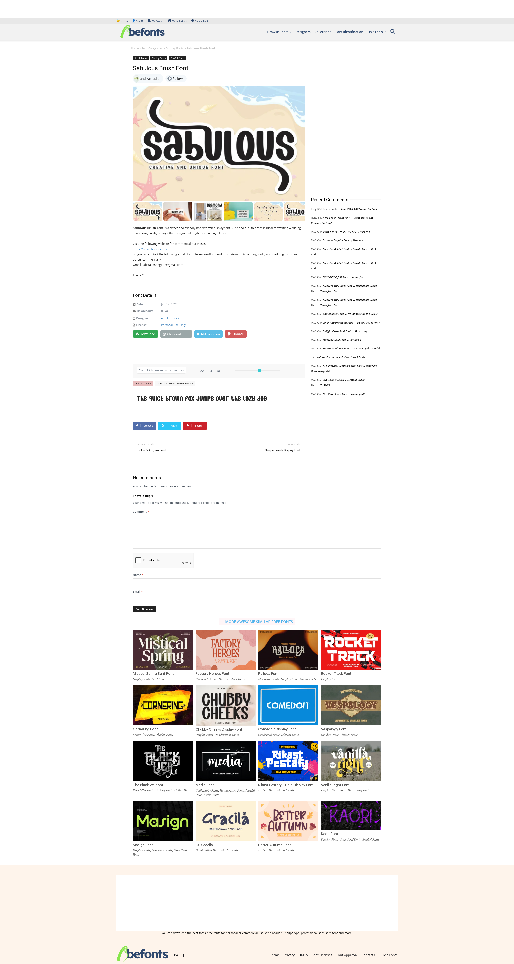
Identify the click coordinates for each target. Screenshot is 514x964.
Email (138, 591)
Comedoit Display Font (277, 729)
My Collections (179, 20)
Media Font (205, 785)
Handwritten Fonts (227, 735)
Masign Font (143, 845)
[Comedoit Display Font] (288, 705)
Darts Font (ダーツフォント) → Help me (346, 231)
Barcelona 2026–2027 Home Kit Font (355, 209)
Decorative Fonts (143, 735)
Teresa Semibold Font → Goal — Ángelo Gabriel (351, 348)
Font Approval (347, 955)
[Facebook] (184, 955)
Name (138, 575)
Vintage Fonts (349, 735)
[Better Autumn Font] (288, 820)
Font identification (349, 32)
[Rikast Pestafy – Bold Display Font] (288, 761)
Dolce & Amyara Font (152, 450)
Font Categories (152, 48)
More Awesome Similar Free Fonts (259, 621)
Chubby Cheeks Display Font (219, 729)
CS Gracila (204, 845)
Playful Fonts (177, 58)
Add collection (210, 334)
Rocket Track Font (336, 673)
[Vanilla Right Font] (351, 761)
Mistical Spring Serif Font (153, 673)
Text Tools (375, 32)
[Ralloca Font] (288, 649)
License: (141, 325)
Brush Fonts (140, 58)
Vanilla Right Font (335, 785)
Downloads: (145, 311)
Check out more (178, 334)
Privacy (289, 955)
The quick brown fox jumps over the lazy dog (202, 398)
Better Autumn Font (274, 845)
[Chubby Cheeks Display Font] (226, 705)
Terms (275, 955)
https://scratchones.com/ (150, 249)
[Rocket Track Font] (351, 649)
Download (147, 334)
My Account (158, 20)
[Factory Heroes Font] (226, 649)
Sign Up (138, 20)
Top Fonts (390, 955)
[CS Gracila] (226, 820)
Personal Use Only (173, 325)
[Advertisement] (341, 122)
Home (135, 48)
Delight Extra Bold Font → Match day (345, 331)
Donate (238, 334)
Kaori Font (329, 834)
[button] (393, 33)
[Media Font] (226, 761)
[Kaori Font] (351, 815)
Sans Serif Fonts (350, 839)
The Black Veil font (148, 785)
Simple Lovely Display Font (282, 450)
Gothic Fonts (308, 679)
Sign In (122, 20)
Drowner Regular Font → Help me (343, 240)
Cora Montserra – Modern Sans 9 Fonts (342, 357)
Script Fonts (211, 795)
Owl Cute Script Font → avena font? (344, 394)
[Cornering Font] (163, 705)
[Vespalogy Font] (351, 705)
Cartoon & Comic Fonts (211, 679)
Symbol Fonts (370, 839)
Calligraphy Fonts (207, 790)
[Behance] (176, 955)
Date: (140, 304)
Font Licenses (322, 955)
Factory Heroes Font (212, 673)
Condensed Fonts (269, 735)
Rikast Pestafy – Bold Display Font (286, 785)
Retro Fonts (347, 790)
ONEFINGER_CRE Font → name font (344, 277)
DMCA (303, 955)
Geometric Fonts (162, 850)
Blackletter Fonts (268, 679)
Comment (141, 511)
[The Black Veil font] (163, 761)
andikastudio (170, 318)
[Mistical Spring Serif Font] (163, 649)
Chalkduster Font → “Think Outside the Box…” (350, 314)
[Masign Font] (163, 820)
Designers (303, 32)
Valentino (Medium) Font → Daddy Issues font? (351, 322)
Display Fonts (175, 48)
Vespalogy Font (334, 729)
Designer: (142, 318)
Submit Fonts (202, 20)
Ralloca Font (268, 673)
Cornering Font (145, 729)
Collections (323, 32)
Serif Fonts (158, 679)
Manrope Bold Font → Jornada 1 (342, 340)
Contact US (370, 955)
